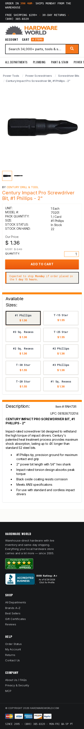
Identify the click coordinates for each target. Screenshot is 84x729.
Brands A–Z (12, 608)
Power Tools (11, 75)
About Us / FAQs (15, 680)
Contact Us (12, 660)
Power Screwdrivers (38, 75)
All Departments (16, 62)
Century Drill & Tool (23, 187)
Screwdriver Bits (68, 75)
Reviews (10, 624)
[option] (23, 318)
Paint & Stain (59, 62)
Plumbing (39, 62)
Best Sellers (12, 613)
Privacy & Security (17, 685)
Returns (10, 655)
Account (11, 39)
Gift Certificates (15, 619)
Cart (32, 39)
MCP (8, 691)
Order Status (13, 644)
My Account (13, 649)
